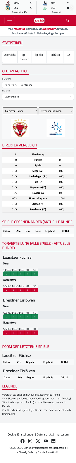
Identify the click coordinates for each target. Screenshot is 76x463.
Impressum (62, 434)
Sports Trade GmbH (48, 452)
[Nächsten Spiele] (71, 7)
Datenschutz (45, 434)
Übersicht (10, 54)
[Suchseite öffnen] (68, 20)
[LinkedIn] (53, 441)
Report (6, 91)
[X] (38, 441)
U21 (69, 54)
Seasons (7, 79)
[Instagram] (30, 441)
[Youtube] (45, 441)
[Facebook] (22, 441)
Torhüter (54, 54)
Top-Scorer (24, 57)
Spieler (39, 54)
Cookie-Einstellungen (21, 434)
